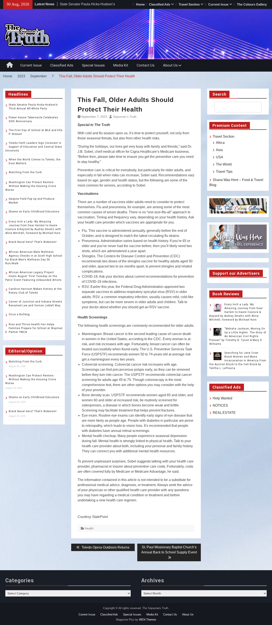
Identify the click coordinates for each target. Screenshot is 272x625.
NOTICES (220, 405)
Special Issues (93, 65)
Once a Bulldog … (21, 314)
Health (89, 528)
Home (140, 4)
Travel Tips (224, 171)
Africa (220, 142)
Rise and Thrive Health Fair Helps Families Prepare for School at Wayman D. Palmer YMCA (34, 328)
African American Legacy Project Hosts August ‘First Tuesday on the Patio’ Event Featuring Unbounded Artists (33, 276)
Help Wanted (222, 398)
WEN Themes (147, 619)
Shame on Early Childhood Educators (34, 211)
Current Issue (218, 4)
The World (224, 164)
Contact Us (145, 65)
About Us (170, 65)
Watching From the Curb (25, 172)
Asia (219, 150)
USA (219, 157)
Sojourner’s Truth (124, 116)
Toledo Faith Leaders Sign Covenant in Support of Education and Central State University (33, 146)
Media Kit (120, 65)
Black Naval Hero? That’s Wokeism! (33, 241)
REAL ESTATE (224, 412)
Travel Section (189, 4)
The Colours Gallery (252, 4)
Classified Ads (159, 4)
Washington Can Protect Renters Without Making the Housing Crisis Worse (30, 186)
